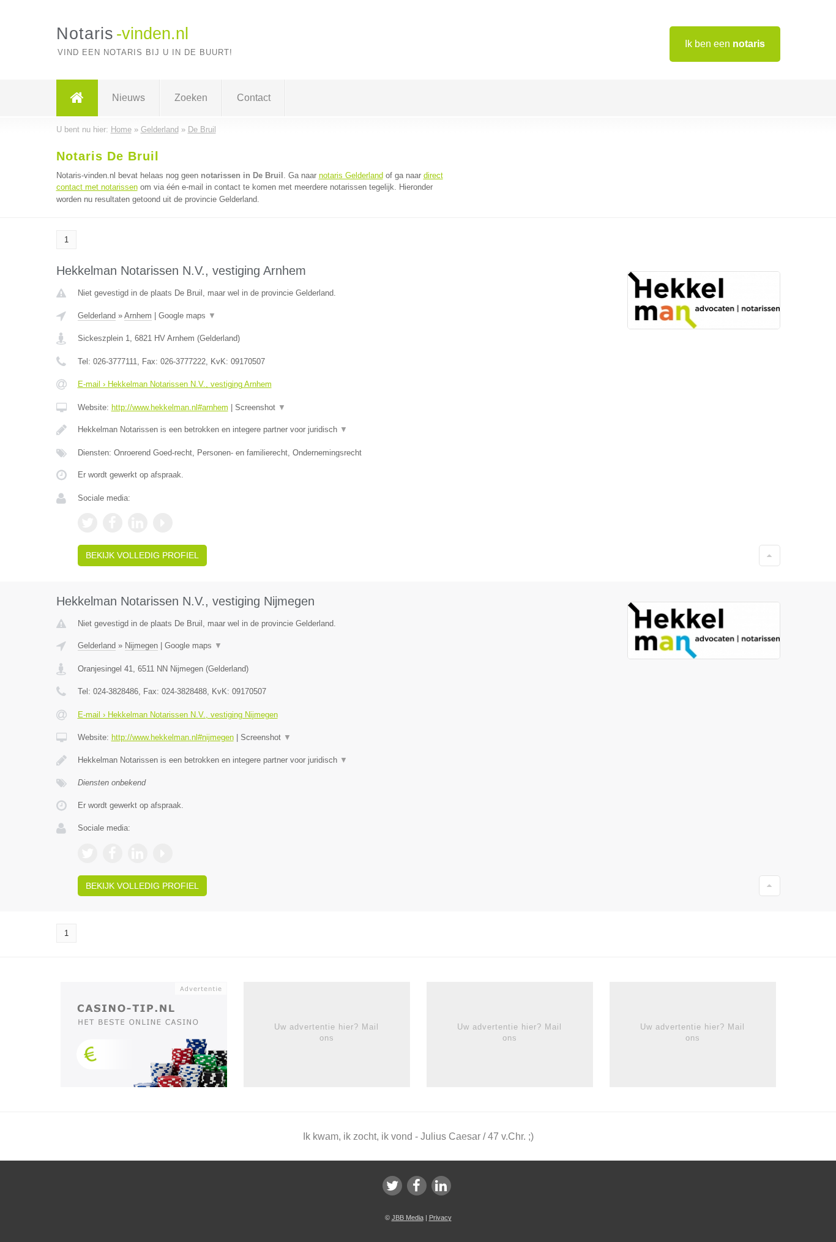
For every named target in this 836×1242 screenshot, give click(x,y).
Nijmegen (141, 645)
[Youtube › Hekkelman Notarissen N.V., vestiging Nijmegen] (163, 853)
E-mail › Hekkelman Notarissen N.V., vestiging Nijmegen (178, 714)
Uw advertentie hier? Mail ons (326, 1032)
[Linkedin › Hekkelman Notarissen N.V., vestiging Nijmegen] (137, 853)
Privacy (440, 1217)
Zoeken (190, 97)
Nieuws (128, 97)
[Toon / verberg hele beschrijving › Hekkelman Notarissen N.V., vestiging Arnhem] (266, 430)
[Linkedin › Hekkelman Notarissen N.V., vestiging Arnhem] (137, 523)
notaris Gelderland (351, 175)
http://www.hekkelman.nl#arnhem (169, 407)
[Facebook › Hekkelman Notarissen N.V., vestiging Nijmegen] (112, 853)
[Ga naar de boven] (769, 555)
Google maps (187, 315)
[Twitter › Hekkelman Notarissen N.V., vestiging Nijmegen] (87, 853)
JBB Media (408, 1217)
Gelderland (97, 315)
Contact (254, 97)
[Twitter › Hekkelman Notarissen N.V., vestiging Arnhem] (87, 523)
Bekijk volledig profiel (142, 555)
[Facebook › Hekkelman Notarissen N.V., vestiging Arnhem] (112, 523)
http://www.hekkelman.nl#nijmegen (172, 737)
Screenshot (260, 407)
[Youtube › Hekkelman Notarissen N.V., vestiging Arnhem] (163, 523)
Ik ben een (725, 44)
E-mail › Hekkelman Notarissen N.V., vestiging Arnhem (175, 384)
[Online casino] (152, 1038)
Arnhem (138, 315)
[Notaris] (77, 98)
